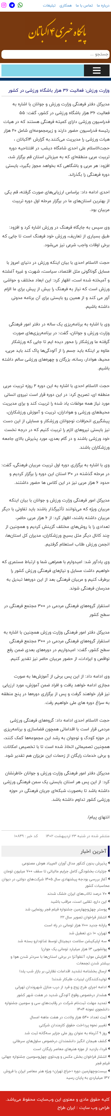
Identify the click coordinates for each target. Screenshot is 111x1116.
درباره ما (103, 5)
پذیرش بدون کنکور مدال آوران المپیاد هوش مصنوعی (64, 863)
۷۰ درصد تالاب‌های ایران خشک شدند (77, 893)
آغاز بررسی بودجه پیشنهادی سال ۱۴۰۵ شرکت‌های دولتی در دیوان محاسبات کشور (56, 882)
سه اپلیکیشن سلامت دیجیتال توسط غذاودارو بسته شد (62, 941)
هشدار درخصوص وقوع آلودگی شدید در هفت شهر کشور (62, 995)
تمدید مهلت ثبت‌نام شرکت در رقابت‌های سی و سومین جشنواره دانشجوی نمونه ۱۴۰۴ (57, 1006)
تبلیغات (49, 5)
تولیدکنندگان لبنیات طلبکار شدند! (79, 979)
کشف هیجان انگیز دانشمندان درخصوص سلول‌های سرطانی (60, 1041)
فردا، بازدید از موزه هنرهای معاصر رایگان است (70, 1049)
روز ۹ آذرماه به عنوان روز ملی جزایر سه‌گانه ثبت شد (65, 1033)
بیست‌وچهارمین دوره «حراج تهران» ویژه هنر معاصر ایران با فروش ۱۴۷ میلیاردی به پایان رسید (56, 1074)
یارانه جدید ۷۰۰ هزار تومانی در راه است (75, 925)
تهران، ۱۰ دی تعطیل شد (88, 933)
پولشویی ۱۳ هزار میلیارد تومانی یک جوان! (74, 949)
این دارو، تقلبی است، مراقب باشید (79, 901)
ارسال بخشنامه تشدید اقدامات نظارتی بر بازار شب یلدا (63, 971)
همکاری (65, 5)
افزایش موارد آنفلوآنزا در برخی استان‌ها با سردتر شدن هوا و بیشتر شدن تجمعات (60, 960)
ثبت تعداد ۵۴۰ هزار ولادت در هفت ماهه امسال (68, 1017)
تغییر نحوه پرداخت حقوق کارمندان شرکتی (73, 1025)
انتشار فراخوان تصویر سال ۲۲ (83, 917)
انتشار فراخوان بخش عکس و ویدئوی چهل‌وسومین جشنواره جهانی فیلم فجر (56, 1060)
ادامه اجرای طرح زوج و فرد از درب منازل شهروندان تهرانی (61, 987)
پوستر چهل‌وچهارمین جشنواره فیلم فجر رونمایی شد (66, 909)
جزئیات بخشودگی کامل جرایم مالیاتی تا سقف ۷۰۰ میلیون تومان (55, 871)
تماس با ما (84, 5)
